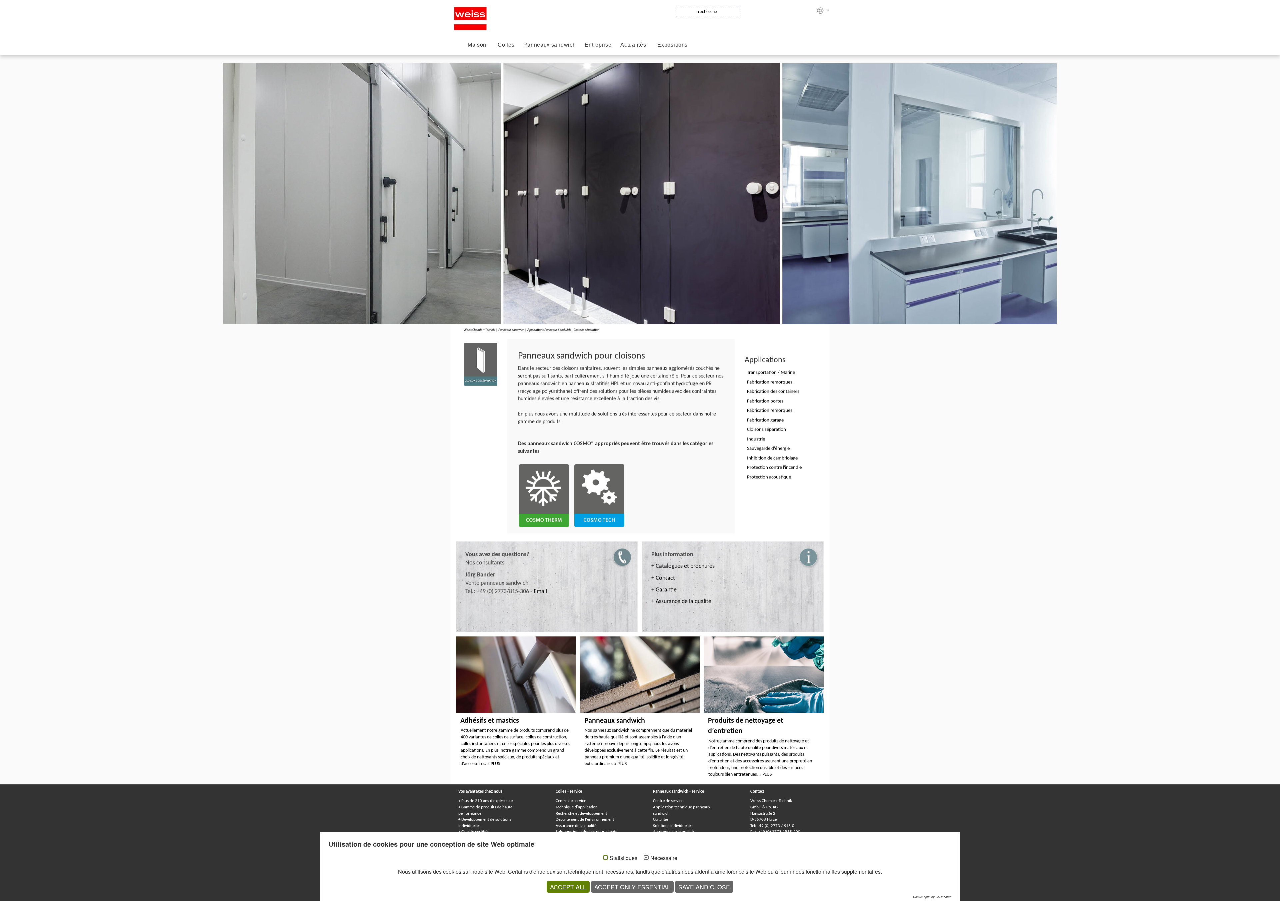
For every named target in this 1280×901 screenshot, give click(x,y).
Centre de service (571, 801)
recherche (707, 11)
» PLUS (493, 763)
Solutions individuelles (672, 826)
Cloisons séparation (586, 330)
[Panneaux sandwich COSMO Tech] (599, 495)
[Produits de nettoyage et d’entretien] (764, 674)
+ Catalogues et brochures (683, 566)
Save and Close (704, 887)
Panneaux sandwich (549, 45)
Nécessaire (663, 858)
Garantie (660, 819)
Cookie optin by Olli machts (932, 897)
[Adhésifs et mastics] (516, 674)
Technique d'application (577, 807)
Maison (477, 45)
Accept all (568, 887)
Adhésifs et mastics (489, 721)
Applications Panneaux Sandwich (549, 330)
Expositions (672, 45)
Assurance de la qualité (576, 826)
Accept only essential (632, 887)
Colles (506, 45)
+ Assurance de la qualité (681, 601)
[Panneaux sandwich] (640, 674)
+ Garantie (664, 590)
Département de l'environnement (585, 819)
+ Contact (663, 578)
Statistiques (623, 858)
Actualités (633, 45)
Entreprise (598, 45)
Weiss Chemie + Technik (479, 330)
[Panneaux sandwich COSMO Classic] (544, 495)
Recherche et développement (581, 813)
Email (540, 591)
